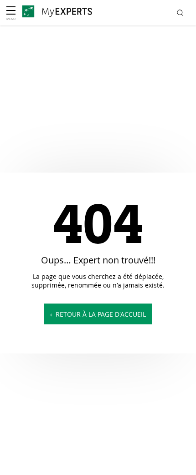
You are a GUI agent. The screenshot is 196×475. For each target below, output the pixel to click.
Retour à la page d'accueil (101, 314)
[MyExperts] (67, 12)
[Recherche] (180, 12)
